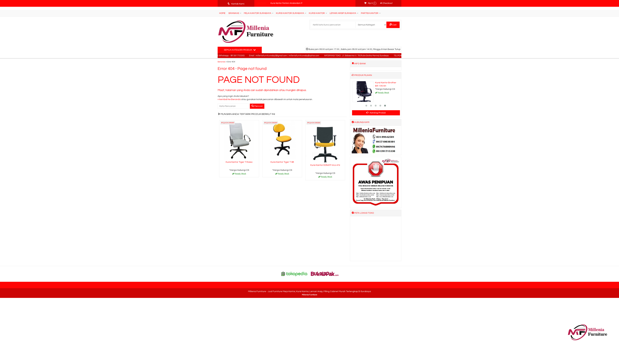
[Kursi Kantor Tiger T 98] (282, 140)
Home (222, 13)
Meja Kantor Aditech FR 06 (282, 3)
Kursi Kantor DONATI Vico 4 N (325, 165)
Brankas (234, 13)
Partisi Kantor (369, 13)
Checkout (387, 3)
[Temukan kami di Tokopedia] (294, 274)
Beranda (221, 62)
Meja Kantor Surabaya (257, 13)
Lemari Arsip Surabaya (343, 13)
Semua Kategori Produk (238, 50)
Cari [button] (394, 25)
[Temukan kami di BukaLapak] (325, 274)
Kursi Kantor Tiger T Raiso (239, 162)
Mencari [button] (258, 106)
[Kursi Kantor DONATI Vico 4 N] (325, 141)
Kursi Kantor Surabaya (290, 13)
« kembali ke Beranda (229, 99)
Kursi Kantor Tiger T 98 (282, 162)
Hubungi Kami (240, 174)
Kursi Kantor (317, 13)
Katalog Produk (377, 113)
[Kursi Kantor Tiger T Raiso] (239, 140)
